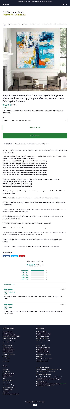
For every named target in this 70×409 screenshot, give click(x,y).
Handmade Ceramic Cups (43, 352)
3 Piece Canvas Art (8, 343)
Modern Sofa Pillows (41, 349)
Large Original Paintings (9, 340)
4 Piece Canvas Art (8, 345)
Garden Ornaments (41, 343)
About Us (5, 369)
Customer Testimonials (9, 387)
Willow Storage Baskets (42, 338)
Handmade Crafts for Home (43, 354)
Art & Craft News (7, 382)
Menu (7, 4)
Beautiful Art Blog (7, 380)
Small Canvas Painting (9, 334)
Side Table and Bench (42, 361)
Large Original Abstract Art (10, 338)
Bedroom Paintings (8, 352)
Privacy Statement (8, 389)
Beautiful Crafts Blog (8, 385)
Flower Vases (39, 356)
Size (4, 117)
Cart (65, 4)
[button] (7, 105)
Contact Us (6, 391)
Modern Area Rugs (41, 331)
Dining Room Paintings (9, 354)
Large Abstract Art (7, 331)
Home (4, 24)
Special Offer (6, 371)
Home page (6, 361)
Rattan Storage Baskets (42, 336)
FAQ (4, 378)
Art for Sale (6, 356)
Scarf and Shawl (40, 345)
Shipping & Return (7, 376)
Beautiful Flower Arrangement (44, 358)
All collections (6, 358)
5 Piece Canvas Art (8, 347)
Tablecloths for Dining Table (43, 340)
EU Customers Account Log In (11, 394)
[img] (8, 289)
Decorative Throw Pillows (43, 347)
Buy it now (35, 136)
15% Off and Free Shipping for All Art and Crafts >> (32, 144)
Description (8, 144)
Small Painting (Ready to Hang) (11, 336)
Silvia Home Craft (39, 401)
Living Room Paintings (9, 349)
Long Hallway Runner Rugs (43, 334)
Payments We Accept (8, 373)
